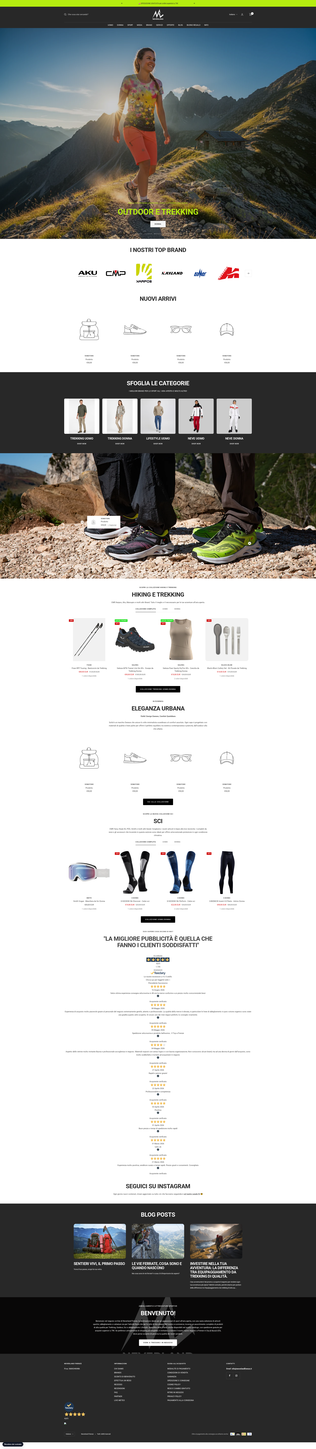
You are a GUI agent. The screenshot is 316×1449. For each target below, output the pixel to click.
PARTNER (118, 1396)
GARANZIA (171, 1377)
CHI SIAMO (118, 1369)
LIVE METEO (119, 1400)
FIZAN (89, 665)
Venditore (89, 356)
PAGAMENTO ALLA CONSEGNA (180, 1400)
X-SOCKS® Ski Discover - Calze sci (135, 901)
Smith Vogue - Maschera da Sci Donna (89, 901)
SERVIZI (159, 25)
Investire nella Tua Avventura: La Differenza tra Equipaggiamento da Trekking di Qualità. (214, 1269)
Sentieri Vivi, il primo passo (99, 1263)
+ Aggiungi (112, 525)
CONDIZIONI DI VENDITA (177, 1373)
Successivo (163, 983)
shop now (81, 444)
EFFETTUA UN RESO (122, 1380)
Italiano (232, 14)
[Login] (242, 14)
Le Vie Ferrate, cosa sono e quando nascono (157, 1265)
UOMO (110, 25)
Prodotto (89, 359)
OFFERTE (170, 25)
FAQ (116, 1392)
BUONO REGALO (193, 25)
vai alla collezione (158, 802)
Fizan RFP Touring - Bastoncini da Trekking (89, 668)
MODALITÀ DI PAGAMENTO (178, 1369)
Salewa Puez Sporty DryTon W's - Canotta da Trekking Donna (181, 669)
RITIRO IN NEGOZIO (175, 1392)
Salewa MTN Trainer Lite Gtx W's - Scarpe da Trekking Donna (135, 669)
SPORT (130, 25)
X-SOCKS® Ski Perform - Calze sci (181, 901)
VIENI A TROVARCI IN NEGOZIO (158, 1343)
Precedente (153, 983)
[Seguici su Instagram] (236, 1375)
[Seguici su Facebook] (229, 1375)
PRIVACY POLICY (174, 1396)
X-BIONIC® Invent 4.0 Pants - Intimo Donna (227, 901)
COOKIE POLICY (173, 1384)
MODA (139, 25)
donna (177, 609)
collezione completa (146, 609)
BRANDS (117, 1373)
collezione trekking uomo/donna (158, 689)
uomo (165, 609)
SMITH (89, 898)
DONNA (120, 25)
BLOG (180, 25)
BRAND (149, 25)
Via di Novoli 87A (213, 1331)
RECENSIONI (119, 1388)
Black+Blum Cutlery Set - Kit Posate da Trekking (227, 668)
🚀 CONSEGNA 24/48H (158, 3)
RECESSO (118, 1384)
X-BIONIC (135, 898)
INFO (206, 25)
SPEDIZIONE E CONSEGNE (178, 1380)
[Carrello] (250, 14)
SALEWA (135, 665)
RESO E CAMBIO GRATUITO (178, 1388)
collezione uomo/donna (158, 919)
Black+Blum (226, 665)
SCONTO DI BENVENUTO (124, 1377)
